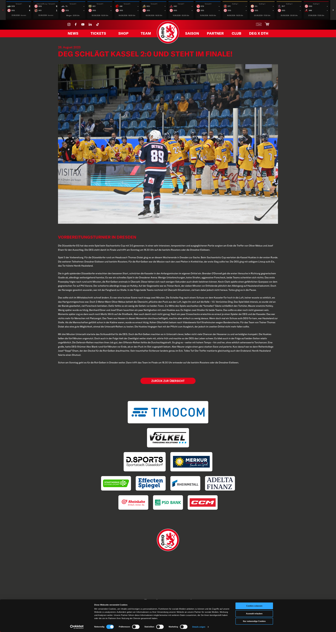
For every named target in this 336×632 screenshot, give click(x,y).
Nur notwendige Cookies (254, 621)
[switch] (136, 627)
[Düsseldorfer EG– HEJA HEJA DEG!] (168, 42)
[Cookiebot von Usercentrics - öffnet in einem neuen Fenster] (76, 627)
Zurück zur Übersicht (168, 381)
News (73, 33)
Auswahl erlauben (254, 613)
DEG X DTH (258, 33)
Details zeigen (198, 627)
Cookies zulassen (254, 606)
